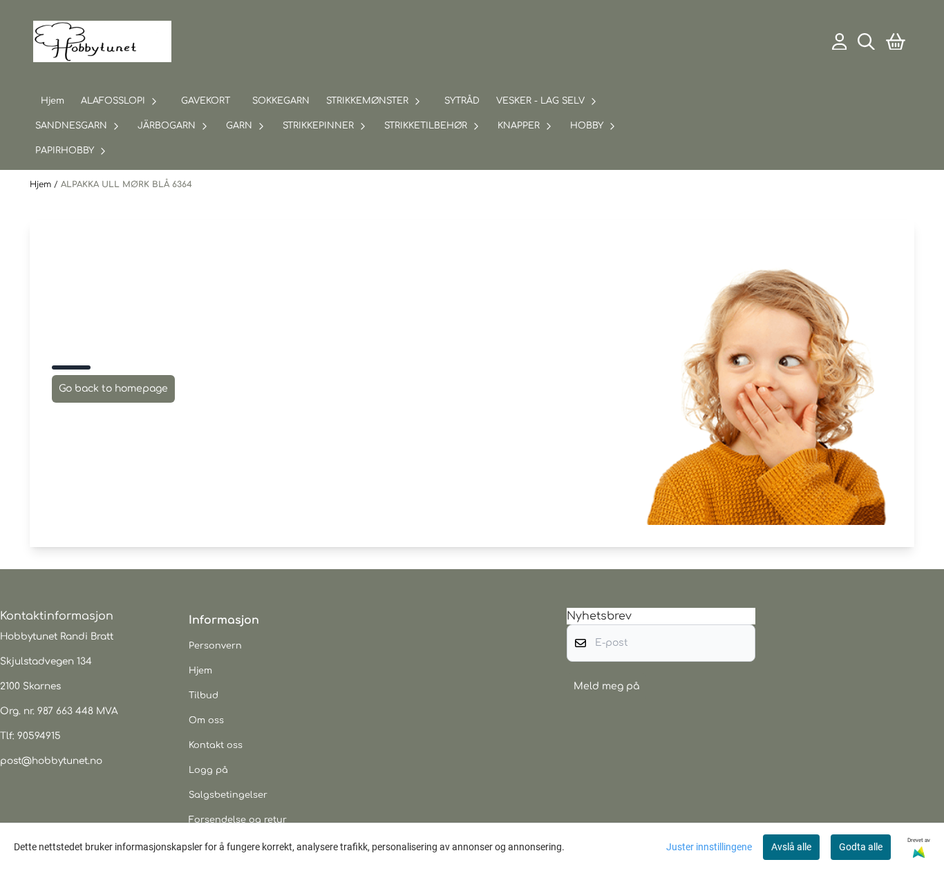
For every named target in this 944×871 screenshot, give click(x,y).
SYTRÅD (462, 101)
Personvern (215, 646)
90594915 (39, 736)
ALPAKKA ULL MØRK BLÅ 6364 (126, 184)
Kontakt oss (216, 745)
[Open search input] (866, 41)
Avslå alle (791, 846)
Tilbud (203, 695)
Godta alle (860, 846)
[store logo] (102, 41)
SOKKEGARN (281, 101)
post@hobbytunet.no (51, 761)
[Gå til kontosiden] (840, 42)
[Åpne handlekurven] (895, 42)
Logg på (208, 770)
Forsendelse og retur (238, 820)
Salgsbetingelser (228, 795)
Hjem (42, 184)
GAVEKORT (205, 101)
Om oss (206, 720)
